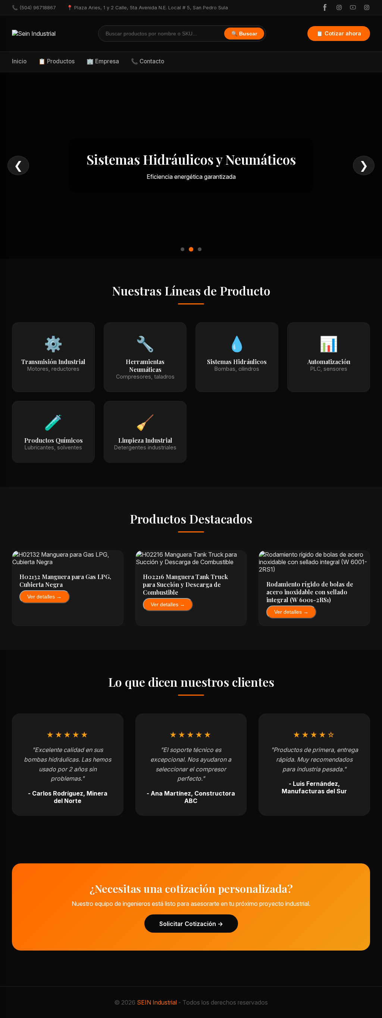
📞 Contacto (147, 61)
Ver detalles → (44, 597)
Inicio (19, 61)
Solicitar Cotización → (191, 923)
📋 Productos (56, 61)
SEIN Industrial (157, 1002)
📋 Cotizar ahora (338, 33)
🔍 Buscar (244, 34)
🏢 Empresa (103, 61)
